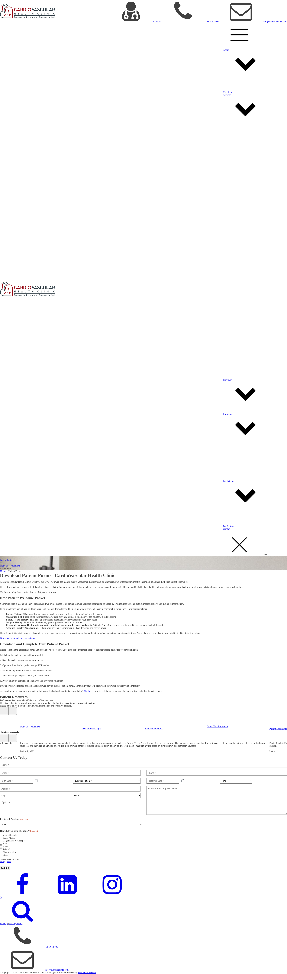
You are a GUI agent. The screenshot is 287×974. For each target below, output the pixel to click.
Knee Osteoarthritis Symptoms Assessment (255, 311)
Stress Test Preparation (217, 726)
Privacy (2, 862)
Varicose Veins (236, 343)
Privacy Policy (16, 923)
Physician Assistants (238, 408)
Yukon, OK (234, 478)
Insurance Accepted (238, 523)
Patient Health (235, 520)
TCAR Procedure (237, 346)
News (232, 86)
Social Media (9, 838)
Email (5, 846)
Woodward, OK (236, 475)
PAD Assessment (243, 249)
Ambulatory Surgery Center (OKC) (246, 439)
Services (227, 95)
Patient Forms (235, 515)
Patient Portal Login (91, 728)
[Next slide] (12, 711)
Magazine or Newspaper (14, 841)
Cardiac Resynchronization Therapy (252, 157)
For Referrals (229, 526)
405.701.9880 (212, 21)
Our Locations (236, 81)
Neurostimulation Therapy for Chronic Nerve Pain (253, 254)
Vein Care (233, 314)
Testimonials (235, 84)
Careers (157, 21)
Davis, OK (234, 456)
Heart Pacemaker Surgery (247, 152)
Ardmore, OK (235, 445)
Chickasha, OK (236, 451)
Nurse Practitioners (238, 411)
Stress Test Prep (236, 518)
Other (5, 855)
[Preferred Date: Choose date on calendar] (183, 781)
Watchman (240, 149)
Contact (226, 529)
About (226, 50)
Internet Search (10, 835)
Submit (5, 868)
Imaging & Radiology (239, 163)
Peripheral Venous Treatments (243, 283)
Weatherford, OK (237, 473)
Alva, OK (233, 442)
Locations (227, 414)
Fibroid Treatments (238, 166)
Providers (227, 380)
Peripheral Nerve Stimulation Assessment (254, 280)
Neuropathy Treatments (240, 251)
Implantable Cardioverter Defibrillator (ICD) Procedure (261, 155)
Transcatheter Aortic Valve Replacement (254, 160)
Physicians (234, 405)
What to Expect (236, 509)
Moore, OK (234, 464)
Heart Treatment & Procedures (243, 123)
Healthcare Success (87, 972)
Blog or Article (9, 852)
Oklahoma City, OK (238, 467)
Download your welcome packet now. (18, 638)
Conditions (228, 92)
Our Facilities (235, 78)
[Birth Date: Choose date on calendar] (36, 781)
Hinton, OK (234, 462)
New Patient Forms (154, 728)
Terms (9, 862)
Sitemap (4, 923)
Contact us (89, 691)
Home (3, 571)
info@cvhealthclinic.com (275, 21)
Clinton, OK (235, 453)
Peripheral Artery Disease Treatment (246, 223)
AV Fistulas (234, 377)
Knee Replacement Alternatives (244, 286)
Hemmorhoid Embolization (242, 348)
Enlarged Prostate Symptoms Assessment (254, 220)
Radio (5, 843)
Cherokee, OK (236, 448)
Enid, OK (233, 459)
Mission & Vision (237, 75)
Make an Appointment (239, 507)
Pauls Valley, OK (237, 470)
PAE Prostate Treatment (240, 194)
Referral (6, 849)
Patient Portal (235, 512)
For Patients (228, 481)
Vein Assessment (243, 340)
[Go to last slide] (4, 711)
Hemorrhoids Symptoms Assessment (252, 374)
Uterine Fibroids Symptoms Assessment (254, 191)
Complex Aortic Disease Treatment (245, 121)
